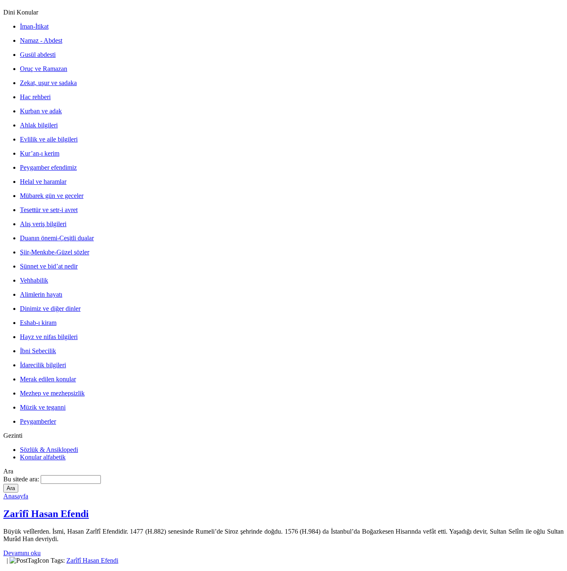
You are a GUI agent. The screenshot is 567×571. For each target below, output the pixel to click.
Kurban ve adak (41, 111)
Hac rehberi (35, 96)
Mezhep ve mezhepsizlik (52, 393)
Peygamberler (38, 421)
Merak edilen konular (48, 379)
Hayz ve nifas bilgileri (49, 336)
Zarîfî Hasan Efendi (46, 513)
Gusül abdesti (38, 54)
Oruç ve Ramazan (43, 68)
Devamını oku (22, 552)
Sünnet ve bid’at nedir (49, 266)
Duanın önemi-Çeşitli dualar (57, 238)
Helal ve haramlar (43, 181)
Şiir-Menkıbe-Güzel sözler (54, 252)
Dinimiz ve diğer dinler (50, 308)
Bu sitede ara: (22, 479)
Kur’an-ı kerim (39, 153)
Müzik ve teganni (43, 407)
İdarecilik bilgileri (43, 364)
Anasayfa (15, 496)
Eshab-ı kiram (38, 322)
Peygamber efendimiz (48, 167)
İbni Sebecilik (38, 350)
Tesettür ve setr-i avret (49, 209)
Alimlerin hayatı (41, 294)
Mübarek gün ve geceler (51, 195)
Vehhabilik (34, 280)
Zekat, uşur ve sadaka (48, 82)
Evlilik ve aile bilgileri (49, 139)
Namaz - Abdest (41, 40)
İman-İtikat (34, 26)
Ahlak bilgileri (39, 125)
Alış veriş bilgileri (43, 223)
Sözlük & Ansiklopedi (49, 449)
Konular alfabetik (43, 457)
